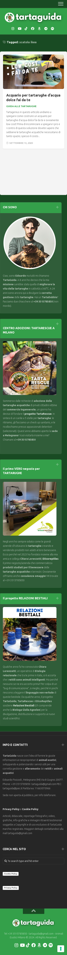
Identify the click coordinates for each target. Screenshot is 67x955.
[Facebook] (32, 28)
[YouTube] (19, 28)
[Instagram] (12, 28)
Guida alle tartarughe (21, 106)
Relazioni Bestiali (23, 705)
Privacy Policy (11, 809)
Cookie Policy (30, 809)
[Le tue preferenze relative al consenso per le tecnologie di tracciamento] (60, 948)
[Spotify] (52, 28)
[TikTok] (26, 28)
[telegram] (46, 28)
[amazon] (39, 28)
